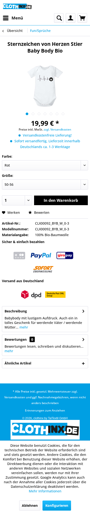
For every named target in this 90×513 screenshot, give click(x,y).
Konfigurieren (56, 505)
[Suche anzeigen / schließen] (59, 18)
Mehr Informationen (45, 491)
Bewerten (41, 212)
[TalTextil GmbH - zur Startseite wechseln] (17, 6)
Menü (17, 18)
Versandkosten (14, 397)
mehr (23, 327)
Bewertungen (16, 339)
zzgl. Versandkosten (57, 129)
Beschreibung (16, 311)
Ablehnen (30, 505)
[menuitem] (12, 18)
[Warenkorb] (82, 18)
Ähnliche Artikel (18, 363)
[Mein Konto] (70, 18)
